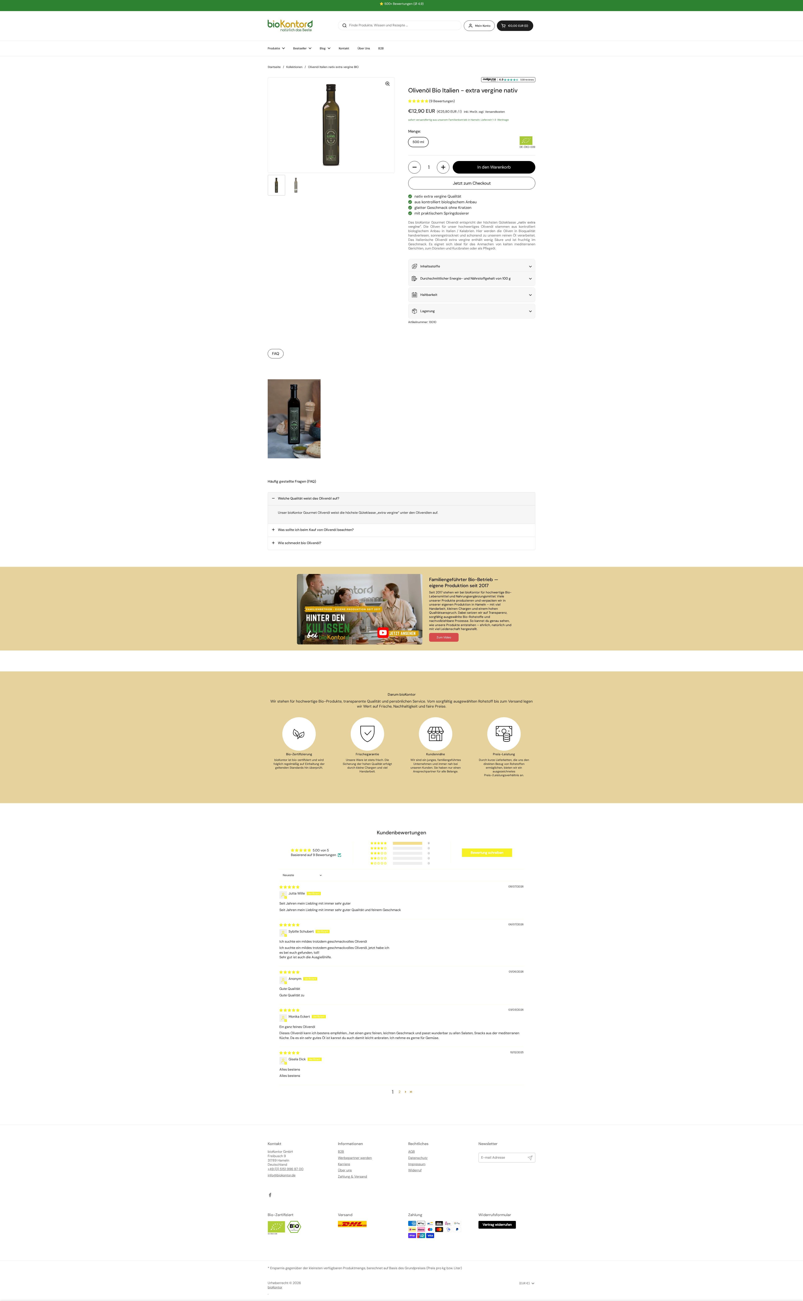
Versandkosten (495, 112)
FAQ (275, 353)
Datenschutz (417, 1158)
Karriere (344, 1164)
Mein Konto (482, 26)
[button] (515, 25)
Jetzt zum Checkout (472, 183)
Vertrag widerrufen (497, 1224)
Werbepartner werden (355, 1158)
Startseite (274, 67)
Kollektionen (294, 67)
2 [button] (399, 1092)
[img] (289, 887)
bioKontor (275, 1287)
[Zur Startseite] (290, 25)
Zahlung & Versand (352, 1176)
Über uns (345, 1170)
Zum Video (444, 637)
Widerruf (415, 1170)
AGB (411, 1152)
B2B (341, 1152)
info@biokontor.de (281, 1175)
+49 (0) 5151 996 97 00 (285, 1169)
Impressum (416, 1164)
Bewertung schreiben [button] (487, 852)
